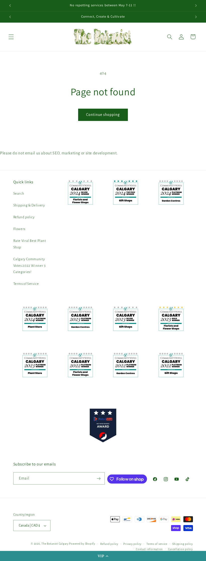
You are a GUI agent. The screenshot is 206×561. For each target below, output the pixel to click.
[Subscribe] (99, 478)
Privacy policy (132, 544)
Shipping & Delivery (29, 205)
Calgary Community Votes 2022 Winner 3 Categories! (29, 265)
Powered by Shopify (82, 543)
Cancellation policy (180, 549)
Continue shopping (103, 115)
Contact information (149, 549)
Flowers (19, 229)
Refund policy (24, 217)
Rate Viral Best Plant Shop (29, 244)
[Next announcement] (195, 5)
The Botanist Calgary (55, 543)
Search (18, 193)
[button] (103, 556)
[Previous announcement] (10, 5)
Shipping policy (182, 544)
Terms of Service (26, 284)
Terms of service (156, 544)
